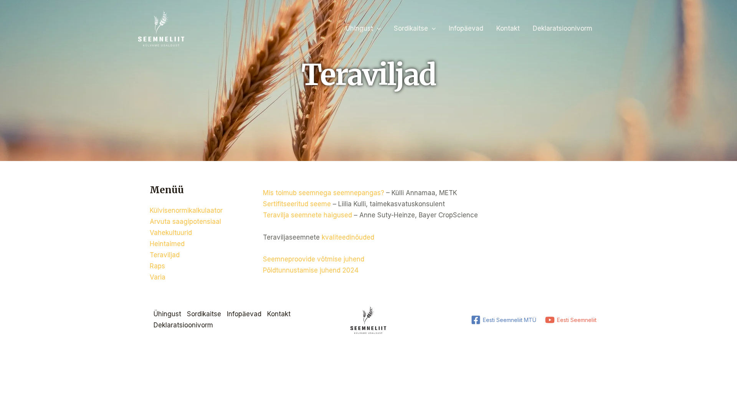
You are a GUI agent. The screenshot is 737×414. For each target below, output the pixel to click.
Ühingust (359, 28)
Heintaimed (167, 244)
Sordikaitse (411, 28)
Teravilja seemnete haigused (307, 215)
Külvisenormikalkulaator (186, 210)
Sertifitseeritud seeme (297, 204)
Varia (157, 277)
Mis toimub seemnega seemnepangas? (323, 193)
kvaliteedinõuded (348, 237)
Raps (157, 266)
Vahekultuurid (171, 233)
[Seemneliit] (161, 28)
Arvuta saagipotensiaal (185, 221)
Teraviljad (165, 255)
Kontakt (508, 28)
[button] (377, 28)
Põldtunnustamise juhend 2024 (311, 270)
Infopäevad (466, 28)
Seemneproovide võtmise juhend (313, 259)
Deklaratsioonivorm (562, 28)
